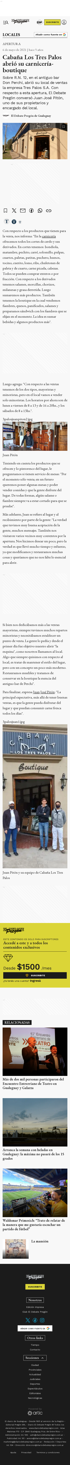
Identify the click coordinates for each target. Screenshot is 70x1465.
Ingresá (35, 981)
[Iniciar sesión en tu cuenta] (64, 22)
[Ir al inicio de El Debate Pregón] (20, 22)
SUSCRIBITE (52, 22)
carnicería (49, 236)
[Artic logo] (35, 1411)
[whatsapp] (40, 211)
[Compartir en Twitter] (14, 211)
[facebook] (31, 211)
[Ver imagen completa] (63, 126)
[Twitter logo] (28, 1322)
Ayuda (13, 1452)
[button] (7, 221)
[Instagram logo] (42, 1322)
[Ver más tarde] (5, 211)
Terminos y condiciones (48, 1452)
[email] (23, 211)
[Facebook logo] (35, 1322)
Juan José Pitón (44, 692)
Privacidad (26, 1452)
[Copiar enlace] (49, 211)
